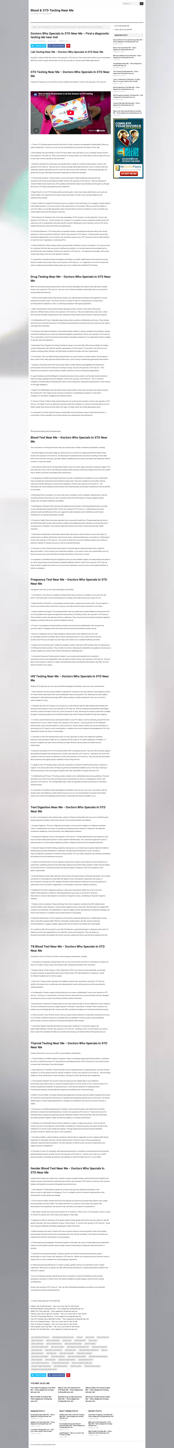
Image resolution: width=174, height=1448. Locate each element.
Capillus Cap (90, 1337)
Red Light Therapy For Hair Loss (82, 1363)
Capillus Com (67, 1340)
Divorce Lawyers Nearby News (45, 1444)
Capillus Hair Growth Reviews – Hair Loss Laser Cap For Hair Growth (55, 1306)
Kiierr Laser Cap (50, 1359)
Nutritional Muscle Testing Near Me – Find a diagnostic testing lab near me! (57, 1309)
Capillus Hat (93, 1340)
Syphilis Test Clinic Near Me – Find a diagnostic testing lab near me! (43, 1423)
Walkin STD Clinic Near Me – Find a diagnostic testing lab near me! (54, 1311)
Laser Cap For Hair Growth (67, 1359)
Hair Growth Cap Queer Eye (54, 1350)
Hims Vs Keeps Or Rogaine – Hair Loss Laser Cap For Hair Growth (54, 1324)
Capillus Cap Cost (102, 1337)
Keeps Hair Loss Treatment (40, 1356)
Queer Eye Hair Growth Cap (60, 1363)
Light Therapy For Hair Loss (40, 1363)
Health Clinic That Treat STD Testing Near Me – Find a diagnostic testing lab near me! (72, 1416)
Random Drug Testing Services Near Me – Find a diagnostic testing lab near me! (70, 1399)
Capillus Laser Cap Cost (54, 1343)
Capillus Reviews (90, 1343)
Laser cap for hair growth (123, 29)
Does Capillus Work (57, 1347)
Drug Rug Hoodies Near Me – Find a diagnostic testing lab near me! (42, 1415)
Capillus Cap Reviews (53, 1340)
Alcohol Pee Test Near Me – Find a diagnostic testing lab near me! (54, 1329)
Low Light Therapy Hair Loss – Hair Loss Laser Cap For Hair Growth (42, 1430)
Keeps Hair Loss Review (66, 1353)
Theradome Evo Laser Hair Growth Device (44, 1369)
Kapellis (104, 1350)
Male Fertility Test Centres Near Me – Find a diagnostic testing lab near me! (98, 1390)
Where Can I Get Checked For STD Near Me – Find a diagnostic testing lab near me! (70, 1390)
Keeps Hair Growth (37, 1353)
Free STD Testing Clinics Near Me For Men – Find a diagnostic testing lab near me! (60, 1319)
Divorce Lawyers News (38, 41)
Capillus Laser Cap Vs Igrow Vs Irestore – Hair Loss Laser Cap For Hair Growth (58, 1314)
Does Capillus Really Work (40, 1347)
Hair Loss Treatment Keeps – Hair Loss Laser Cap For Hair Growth (54, 1321)
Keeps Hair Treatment (57, 1356)
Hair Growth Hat (70, 1350)
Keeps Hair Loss (51, 1353)
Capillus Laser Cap (37, 1343)
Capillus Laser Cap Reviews (73, 1343)
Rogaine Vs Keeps (76, 1366)
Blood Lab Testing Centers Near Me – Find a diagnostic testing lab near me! (98, 1399)
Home (34, 27)
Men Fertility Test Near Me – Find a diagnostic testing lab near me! (41, 1399)
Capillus (79, 1337)
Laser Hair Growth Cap (85, 1359)
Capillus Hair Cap (80, 1340)
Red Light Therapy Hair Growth (41, 1366)
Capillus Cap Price (37, 1340)
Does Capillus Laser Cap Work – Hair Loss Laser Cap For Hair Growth (55, 1327)
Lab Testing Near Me (44, 27)
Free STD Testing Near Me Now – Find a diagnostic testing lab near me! (56, 1316)
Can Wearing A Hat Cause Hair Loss (63, 1337)
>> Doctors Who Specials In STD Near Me (45, 1301)
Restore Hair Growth (60, 1366)
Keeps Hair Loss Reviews (84, 1353)
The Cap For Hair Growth (92, 1366)
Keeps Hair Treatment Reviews (98, 1356)
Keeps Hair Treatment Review (76, 1356)
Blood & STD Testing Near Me (52, 10)
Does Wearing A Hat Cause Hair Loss (78, 1347)
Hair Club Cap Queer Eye (99, 1347)
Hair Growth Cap (37, 1350)
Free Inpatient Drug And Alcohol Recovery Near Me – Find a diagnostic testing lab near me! (72, 1425)
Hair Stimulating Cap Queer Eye (88, 1350)
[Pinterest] (68, 46)
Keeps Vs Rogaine (37, 1359)
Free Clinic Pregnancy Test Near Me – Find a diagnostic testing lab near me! (43, 1390)
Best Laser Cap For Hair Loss (40, 1337)
